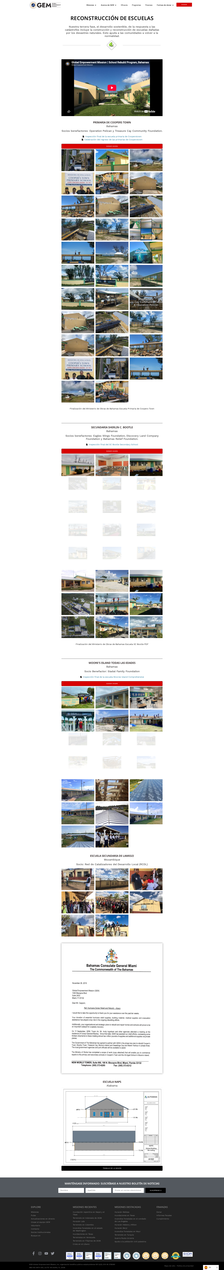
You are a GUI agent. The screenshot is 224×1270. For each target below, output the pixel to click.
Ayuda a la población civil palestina (130, 1241)
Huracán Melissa (122, 1212)
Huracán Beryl (121, 1228)
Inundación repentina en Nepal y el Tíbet (88, 1213)
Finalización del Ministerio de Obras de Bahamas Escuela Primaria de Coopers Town (112, 408)
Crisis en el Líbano (81, 1244)
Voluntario (35, 1225)
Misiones (35, 1212)
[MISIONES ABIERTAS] (95, 5)
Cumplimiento (162, 1219)
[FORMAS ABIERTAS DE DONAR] (173, 5)
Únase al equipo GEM (40, 1222)
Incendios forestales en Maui (127, 1231)
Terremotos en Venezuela (84, 1237)
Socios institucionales (40, 1232)
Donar (159, 1212)
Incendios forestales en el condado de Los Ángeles (130, 1220)
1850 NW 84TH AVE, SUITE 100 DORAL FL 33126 (47, 1267)
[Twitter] (52, 1253)
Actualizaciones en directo (43, 1219)
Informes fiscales (164, 1215)
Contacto (35, 1229)
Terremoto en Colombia (83, 1225)
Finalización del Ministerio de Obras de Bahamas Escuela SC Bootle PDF (112, 644)
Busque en (35, 1236)
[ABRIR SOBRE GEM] (116, 5)
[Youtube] (46, 1253)
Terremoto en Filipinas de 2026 (87, 1241)
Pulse (33, 1215)
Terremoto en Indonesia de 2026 (87, 1218)
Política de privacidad (185, 1266)
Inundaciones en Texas (83, 1234)
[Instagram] (39, 1253)
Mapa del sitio (169, 1266)
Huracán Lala (79, 1221)
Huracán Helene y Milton (126, 1225)
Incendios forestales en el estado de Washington (88, 1229)
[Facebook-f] (33, 1253)
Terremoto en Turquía (124, 1235)
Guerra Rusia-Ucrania (124, 1238)
